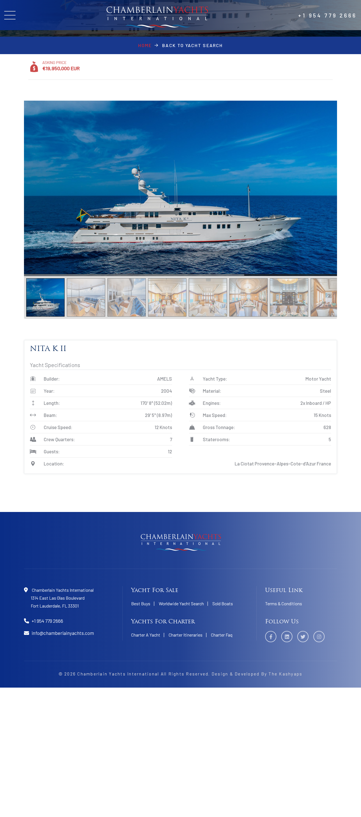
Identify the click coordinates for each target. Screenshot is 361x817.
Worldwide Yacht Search (181, 603)
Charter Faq (221, 634)
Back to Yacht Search (192, 45)
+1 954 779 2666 (327, 15)
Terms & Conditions (283, 603)
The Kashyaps (285, 673)
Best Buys (140, 603)
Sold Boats (222, 603)
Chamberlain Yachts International (118, 673)
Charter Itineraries (185, 634)
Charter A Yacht (145, 634)
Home (145, 45)
